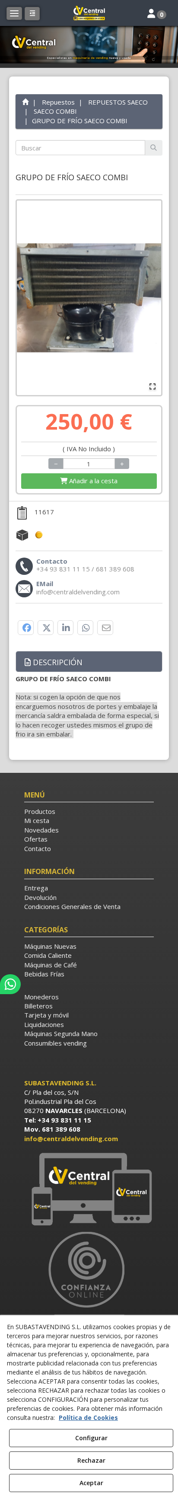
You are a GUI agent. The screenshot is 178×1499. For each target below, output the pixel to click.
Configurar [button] (91, 1438)
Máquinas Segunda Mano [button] (61, 1033)
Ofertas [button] (36, 839)
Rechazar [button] (91, 1460)
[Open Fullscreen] (152, 386)
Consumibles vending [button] (55, 1043)
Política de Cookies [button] (88, 1417)
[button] (89, 13)
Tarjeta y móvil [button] (46, 1015)
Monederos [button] (41, 996)
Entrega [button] (36, 887)
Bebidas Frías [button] (44, 974)
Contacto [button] (37, 848)
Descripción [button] (57, 662)
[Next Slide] (150, 298)
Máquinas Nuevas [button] (50, 946)
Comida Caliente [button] (48, 955)
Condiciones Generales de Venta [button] (72, 906)
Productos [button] (39, 811)
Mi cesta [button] (36, 820)
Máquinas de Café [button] (50, 964)
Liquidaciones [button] (44, 1024)
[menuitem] (89, 811)
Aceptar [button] (91, 1483)
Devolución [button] (40, 897)
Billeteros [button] (38, 1005)
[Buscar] (153, 147)
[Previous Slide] (27, 298)
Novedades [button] (41, 830)
